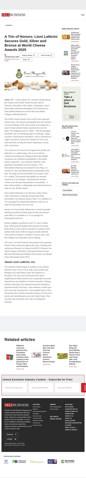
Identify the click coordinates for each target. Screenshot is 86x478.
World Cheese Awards (70, 195)
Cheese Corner (37, 416)
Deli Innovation (54, 409)
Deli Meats (36, 413)
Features (35, 409)
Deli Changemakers (55, 407)
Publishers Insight (38, 420)
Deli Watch (9, 25)
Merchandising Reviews (39, 411)
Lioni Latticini (67, 190)
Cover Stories (36, 407)
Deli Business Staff (12, 57)
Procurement (36, 423)
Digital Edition (55, 419)
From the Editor (37, 418)
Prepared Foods (37, 425)
